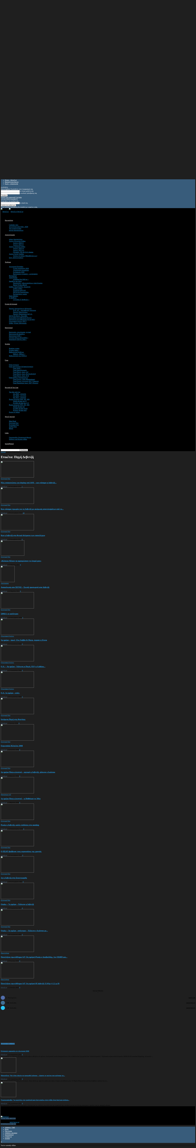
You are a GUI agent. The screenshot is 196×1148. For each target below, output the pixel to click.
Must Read (12, 421)
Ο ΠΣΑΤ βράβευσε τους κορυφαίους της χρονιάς (21, 851)
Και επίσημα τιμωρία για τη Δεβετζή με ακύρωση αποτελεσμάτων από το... (32, 509)
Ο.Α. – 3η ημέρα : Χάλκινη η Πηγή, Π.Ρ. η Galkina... (23, 666)
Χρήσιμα (8, 262)
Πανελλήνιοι (5, 953)
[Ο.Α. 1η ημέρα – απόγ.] (17, 687)
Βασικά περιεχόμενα (11, 182)
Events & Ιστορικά (11, 304)
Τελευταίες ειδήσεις (8, 1044)
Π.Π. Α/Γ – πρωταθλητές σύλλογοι (24, 310)
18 (23, 513)
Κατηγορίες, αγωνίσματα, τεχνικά (20, 332)
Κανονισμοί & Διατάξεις (17, 334)
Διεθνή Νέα (13, 427)
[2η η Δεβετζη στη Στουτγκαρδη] (17, 872)
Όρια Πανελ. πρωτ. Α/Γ (20, 372)
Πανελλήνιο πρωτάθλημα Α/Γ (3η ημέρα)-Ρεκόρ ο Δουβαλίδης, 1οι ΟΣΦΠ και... (34, 957)
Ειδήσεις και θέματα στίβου (18, 439)
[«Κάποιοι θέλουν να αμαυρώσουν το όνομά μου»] (12, 555)
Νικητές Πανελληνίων (20, 312)
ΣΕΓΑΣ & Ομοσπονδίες (21, 292)
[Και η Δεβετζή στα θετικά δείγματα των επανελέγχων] (17, 530)
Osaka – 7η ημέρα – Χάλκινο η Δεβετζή (17, 904)
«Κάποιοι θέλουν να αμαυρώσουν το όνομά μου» (21, 561)
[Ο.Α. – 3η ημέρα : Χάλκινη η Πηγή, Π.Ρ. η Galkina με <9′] (17, 661)
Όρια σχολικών (14, 365)
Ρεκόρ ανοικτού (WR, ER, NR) (19, 405)
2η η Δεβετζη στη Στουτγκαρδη (14, 878)
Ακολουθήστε (190, 1003)
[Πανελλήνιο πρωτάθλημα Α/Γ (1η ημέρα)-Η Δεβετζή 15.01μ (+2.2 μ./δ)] (17, 978)
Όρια (6, 360)
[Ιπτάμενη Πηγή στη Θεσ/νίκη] (17, 713)
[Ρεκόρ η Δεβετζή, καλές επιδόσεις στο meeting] (17, 819)
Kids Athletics (13, 296)
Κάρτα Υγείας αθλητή (20, 285)
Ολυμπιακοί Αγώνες (7, 636)
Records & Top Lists (11, 387)
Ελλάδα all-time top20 (20, 408)
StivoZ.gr (4, 486)
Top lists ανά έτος (14, 392)
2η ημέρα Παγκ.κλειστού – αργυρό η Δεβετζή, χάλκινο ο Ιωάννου (28, 772)
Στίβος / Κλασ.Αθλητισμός (18, 323)
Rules (7, 1129)
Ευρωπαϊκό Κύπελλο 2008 (12, 746)
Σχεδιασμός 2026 (18, 272)
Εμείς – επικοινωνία (11, 184)
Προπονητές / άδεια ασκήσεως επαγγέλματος (27, 283)
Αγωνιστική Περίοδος (16, 266)
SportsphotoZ (9, 1135)
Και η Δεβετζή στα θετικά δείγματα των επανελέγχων (23, 535)
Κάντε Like (192, 998)
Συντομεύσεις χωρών (20, 294)
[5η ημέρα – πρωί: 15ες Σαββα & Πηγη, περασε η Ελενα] (17, 634)
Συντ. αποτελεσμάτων (16, 258)
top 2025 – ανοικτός (19, 397)
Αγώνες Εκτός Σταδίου (16, 254)
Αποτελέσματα (10, 235)
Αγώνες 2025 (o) (18, 250)
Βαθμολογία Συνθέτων (16, 352)
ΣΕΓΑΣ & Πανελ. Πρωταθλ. (18, 316)
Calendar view (13, 225)
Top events (8, 1131)
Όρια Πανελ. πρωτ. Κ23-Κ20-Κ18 (24, 374)
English (7, 1138)
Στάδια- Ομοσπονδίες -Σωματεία (19, 287)
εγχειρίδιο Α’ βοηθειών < (21, 299)
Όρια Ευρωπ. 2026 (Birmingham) (24, 379)
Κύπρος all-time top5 (20, 410)
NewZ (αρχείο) (10, 417)
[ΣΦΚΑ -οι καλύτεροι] (17, 608)
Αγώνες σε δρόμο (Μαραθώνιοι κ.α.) (25, 256)
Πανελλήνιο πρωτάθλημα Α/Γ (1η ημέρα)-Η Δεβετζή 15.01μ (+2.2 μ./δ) (30, 983)
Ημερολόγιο (9, 220)
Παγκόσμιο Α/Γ (6, 795)
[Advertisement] (16, 1027)
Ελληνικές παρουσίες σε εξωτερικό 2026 (15, 1051)
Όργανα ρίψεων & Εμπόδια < (18, 338)
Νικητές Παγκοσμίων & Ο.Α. (22, 314)
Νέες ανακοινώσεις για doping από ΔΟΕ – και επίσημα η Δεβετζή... (29, 483)
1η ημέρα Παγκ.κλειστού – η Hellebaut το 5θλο (21, 799)
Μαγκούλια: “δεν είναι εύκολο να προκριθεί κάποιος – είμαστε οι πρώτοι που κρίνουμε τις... (33, 1075)
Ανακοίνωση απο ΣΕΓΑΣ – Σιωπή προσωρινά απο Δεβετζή (25, 587)
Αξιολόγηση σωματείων (21, 270)
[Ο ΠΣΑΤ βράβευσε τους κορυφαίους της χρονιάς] (17, 846)
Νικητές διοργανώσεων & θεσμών (20, 308)
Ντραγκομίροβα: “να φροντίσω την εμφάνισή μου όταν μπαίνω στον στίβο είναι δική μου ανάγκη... (35, 1100)
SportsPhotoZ (9, 444)
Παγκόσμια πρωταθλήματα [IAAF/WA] (22, 319)
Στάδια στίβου (17, 288)
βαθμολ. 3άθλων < (19, 354)
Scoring (7, 344)
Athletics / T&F (10, 1127)
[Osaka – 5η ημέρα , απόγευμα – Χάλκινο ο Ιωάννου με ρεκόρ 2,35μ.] (17, 925)
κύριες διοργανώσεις (15, 239)
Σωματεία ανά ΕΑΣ (19, 290)
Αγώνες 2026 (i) (18, 243)
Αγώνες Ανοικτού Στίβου (17, 247)
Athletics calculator (11, 1133)
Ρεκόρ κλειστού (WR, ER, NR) (19, 399)
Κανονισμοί (9, 328)
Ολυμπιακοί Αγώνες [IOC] (17, 321)
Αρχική (3, 452)
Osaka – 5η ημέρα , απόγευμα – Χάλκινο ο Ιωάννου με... (24, 931)
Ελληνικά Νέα (13, 423)
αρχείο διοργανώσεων (16, 230)
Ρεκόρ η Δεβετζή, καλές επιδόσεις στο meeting (20, 825)
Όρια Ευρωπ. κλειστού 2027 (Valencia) (26, 381)
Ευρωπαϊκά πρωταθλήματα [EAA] (20, 318)
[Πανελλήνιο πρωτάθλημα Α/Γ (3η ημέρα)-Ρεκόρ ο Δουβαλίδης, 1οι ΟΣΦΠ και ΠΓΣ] (17, 951)
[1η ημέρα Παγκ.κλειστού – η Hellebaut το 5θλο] (17, 793)
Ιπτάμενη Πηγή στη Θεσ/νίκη (13, 719)
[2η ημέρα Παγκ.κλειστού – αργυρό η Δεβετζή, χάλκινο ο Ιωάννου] (17, 766)
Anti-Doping (13, 277)
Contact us (8, 1137)
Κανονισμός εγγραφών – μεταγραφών (25, 274)
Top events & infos (15, 228)
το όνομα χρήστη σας (26, 191)
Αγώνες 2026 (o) (18, 248)
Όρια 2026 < (17, 368)
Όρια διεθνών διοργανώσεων (18, 377)
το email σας (24, 203)
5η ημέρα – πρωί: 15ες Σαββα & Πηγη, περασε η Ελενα (24, 640)
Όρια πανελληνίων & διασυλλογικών (21, 366)
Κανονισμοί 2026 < (15, 336)
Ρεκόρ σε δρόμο (14, 412)
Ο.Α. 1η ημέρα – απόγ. (10, 693)
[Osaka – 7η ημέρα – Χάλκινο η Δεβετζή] (17, 898)
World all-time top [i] (20, 401)
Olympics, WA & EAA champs (23, 252)
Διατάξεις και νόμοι (15, 281)
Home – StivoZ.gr (11, 180)
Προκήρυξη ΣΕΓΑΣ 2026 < (18, 339)
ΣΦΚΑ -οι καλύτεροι (9, 614)
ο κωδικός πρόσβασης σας (28, 193)
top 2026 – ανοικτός (19, 394)
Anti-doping (5, 583)
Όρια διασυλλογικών (20, 370)
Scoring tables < (14, 350)
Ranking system (14, 348)
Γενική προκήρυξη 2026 (21, 268)
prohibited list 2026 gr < (21, 279)
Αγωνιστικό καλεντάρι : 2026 (18, 227)
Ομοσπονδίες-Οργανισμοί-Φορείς (20, 437)
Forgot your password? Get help (11, 197)
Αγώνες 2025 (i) (18, 245)
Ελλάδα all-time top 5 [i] (21, 403)
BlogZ (11, 428)
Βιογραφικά (13, 276)
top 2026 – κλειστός (19, 396)
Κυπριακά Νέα (14, 425)
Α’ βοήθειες (13, 298)
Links (7, 433)
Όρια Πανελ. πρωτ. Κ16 (21, 376)
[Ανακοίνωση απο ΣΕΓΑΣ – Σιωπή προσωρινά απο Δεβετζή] (8, 581)
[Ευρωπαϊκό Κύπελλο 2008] (17, 740)
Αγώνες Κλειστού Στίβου (17, 241)
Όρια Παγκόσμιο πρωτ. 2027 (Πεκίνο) (25, 383)
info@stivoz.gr (14, 1122)
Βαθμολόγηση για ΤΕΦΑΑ (18, 356)
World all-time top (19, 407)
